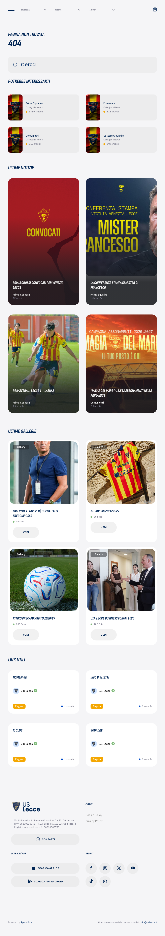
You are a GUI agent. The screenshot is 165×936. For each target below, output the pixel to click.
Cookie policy (94, 815)
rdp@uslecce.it (149, 922)
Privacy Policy (94, 821)
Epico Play (26, 922)
